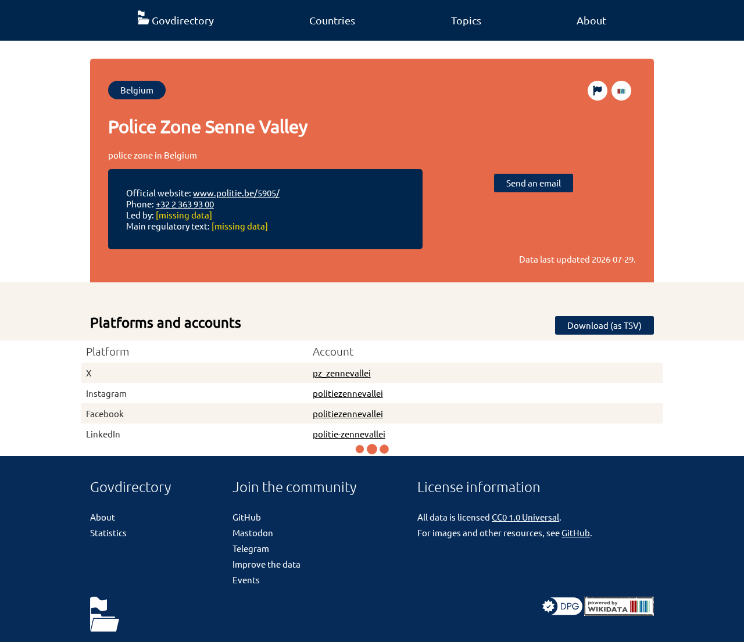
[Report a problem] (597, 91)
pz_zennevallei (342, 372)
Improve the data (267, 563)
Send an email (533, 182)
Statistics (108, 532)
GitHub (247, 516)
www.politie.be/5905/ (236, 192)
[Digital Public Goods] (562, 612)
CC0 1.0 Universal (525, 516)
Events (246, 579)
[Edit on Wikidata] (621, 91)
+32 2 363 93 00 (185, 203)
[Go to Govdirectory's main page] (104, 615)
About (591, 20)
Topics (466, 20)
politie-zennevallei (349, 433)
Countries (332, 20)
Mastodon (253, 532)
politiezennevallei (348, 393)
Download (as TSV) (604, 325)
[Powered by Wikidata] (619, 612)
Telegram (251, 548)
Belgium (136, 89)
